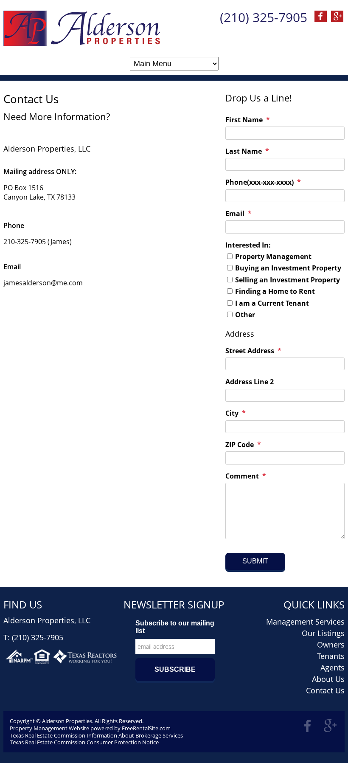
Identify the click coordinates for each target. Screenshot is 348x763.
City (232, 413)
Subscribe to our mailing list (174, 626)
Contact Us (325, 690)
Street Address (249, 350)
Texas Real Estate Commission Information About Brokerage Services (96, 735)
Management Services (305, 622)
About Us (328, 679)
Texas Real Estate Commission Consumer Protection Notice (84, 742)
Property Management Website (49, 728)
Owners (331, 644)
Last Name (243, 151)
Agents (332, 667)
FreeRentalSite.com (146, 728)
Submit (255, 561)
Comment (242, 476)
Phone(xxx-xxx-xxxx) (259, 182)
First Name (244, 119)
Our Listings (323, 633)
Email (234, 213)
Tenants (331, 656)
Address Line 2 (249, 381)
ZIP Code (239, 444)
